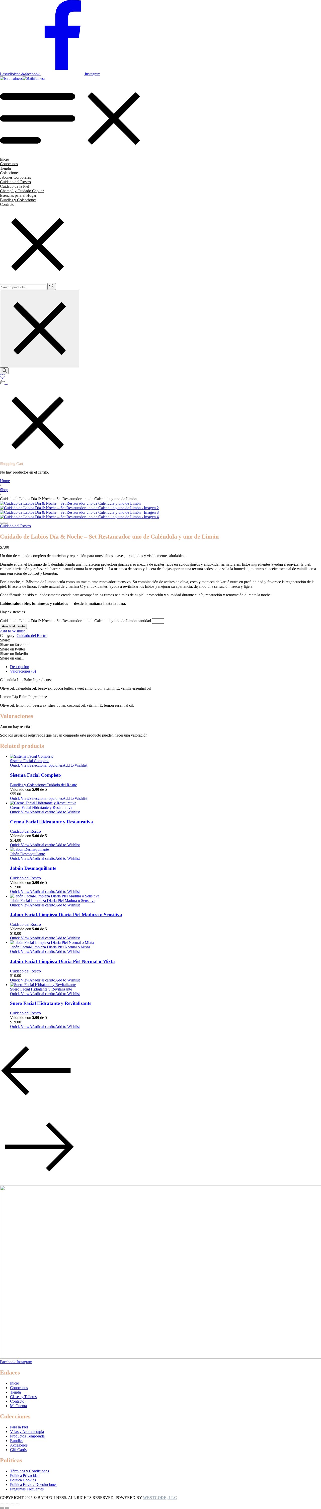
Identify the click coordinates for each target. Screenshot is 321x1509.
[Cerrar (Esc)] (2, 1503)
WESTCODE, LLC (160, 1497)
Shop (4, 490)
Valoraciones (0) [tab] (23, 671)
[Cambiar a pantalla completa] (12, 1503)
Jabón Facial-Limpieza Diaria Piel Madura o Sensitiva (66, 914)
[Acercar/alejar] (17, 1503)
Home (5, 481)
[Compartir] (7, 1503)
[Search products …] (4, 370)
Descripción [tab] (19, 667)
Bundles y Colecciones (28, 785)
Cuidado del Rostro (15, 526)
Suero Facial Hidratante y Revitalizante (50, 1003)
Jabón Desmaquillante (33, 868)
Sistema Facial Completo (35, 775)
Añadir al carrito (13, 626)
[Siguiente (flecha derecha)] (7, 1508)
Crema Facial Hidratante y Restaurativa (51, 821)
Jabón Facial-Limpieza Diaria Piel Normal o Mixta (62, 961)
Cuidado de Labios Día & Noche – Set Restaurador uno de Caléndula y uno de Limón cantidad (75, 621)
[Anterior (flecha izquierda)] (2, 1508)
